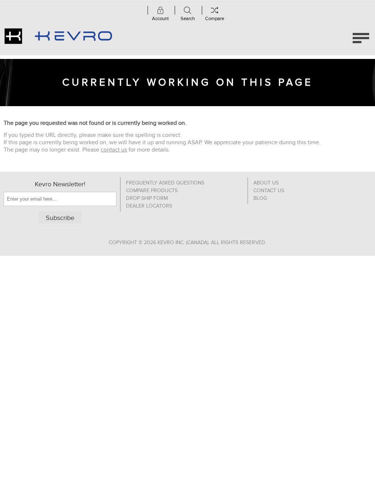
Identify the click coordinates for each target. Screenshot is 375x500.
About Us (266, 183)
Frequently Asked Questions (165, 183)
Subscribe (60, 218)
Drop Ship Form (147, 198)
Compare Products (152, 190)
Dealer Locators (149, 206)
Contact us (268, 190)
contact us (114, 149)
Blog (260, 198)
